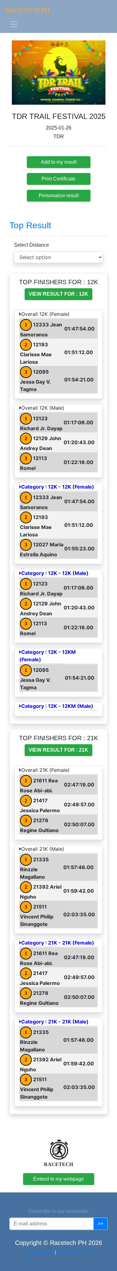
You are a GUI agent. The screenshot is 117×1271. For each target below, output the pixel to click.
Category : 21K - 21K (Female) (57, 943)
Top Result (30, 225)
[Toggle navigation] (13, 24)
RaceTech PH (27, 10)
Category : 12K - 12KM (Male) (57, 706)
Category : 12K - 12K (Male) (55, 573)
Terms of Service (73, 1252)
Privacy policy (41, 1252)
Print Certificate (58, 178)
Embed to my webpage (58, 1179)
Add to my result (58, 162)
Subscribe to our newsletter (58, 1211)
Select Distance (31, 245)
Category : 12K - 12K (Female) (57, 487)
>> (100, 1223)
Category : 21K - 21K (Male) (55, 1021)
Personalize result (59, 195)
